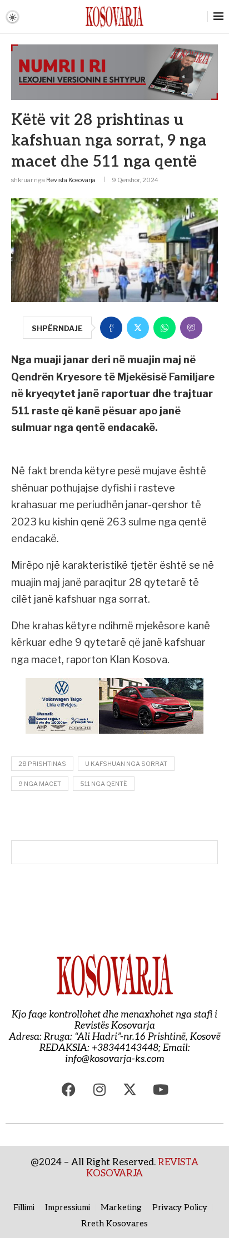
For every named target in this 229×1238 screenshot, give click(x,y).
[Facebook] (69, 1090)
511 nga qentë (103, 784)
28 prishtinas (42, 764)
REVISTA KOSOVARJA (142, 1168)
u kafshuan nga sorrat (126, 764)
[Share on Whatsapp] (164, 328)
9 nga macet (39, 784)
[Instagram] (99, 1090)
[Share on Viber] (191, 328)
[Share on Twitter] (138, 328)
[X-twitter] (130, 1090)
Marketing (121, 1207)
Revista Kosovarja (71, 180)
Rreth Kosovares (114, 1224)
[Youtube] (161, 1090)
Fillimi (23, 1207)
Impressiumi (67, 1207)
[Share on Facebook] (111, 328)
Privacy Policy (179, 1207)
